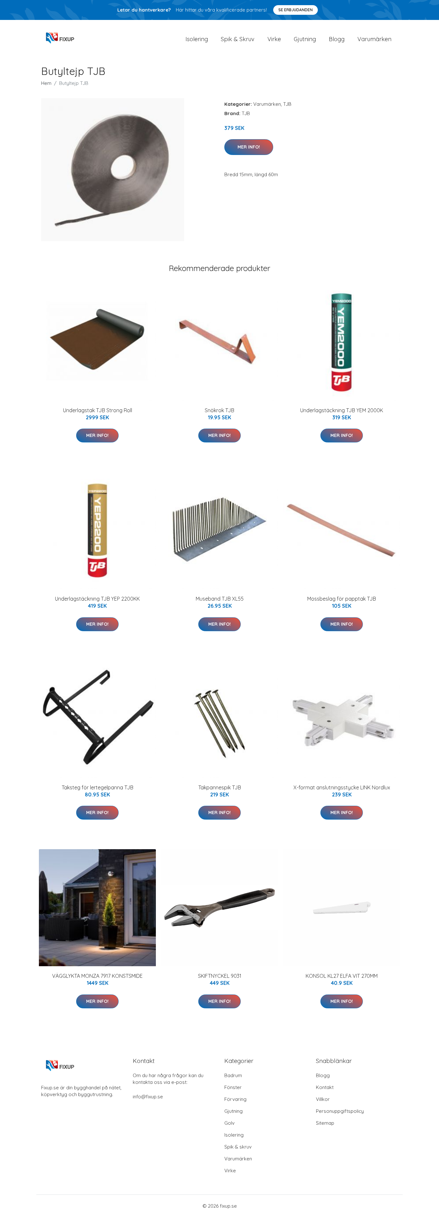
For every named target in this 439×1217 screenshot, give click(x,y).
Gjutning (305, 39)
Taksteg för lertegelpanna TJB (97, 787)
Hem (46, 83)
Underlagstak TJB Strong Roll (97, 410)
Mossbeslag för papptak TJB (341, 598)
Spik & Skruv (238, 39)
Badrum (233, 1075)
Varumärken (374, 39)
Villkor (323, 1099)
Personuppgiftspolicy (340, 1111)
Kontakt (325, 1087)
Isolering (196, 39)
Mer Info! (248, 147)
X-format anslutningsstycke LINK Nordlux (341, 787)
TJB (287, 104)
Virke (274, 39)
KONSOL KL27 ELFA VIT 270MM (342, 976)
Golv (229, 1123)
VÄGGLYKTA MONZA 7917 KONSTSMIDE (97, 976)
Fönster (233, 1087)
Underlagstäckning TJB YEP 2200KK (97, 598)
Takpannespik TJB (219, 787)
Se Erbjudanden (295, 9)
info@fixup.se (148, 1097)
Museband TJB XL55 (220, 598)
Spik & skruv (238, 1147)
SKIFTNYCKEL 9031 (219, 976)
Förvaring (235, 1099)
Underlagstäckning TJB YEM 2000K (341, 410)
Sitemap (325, 1123)
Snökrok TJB (219, 410)
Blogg (337, 39)
